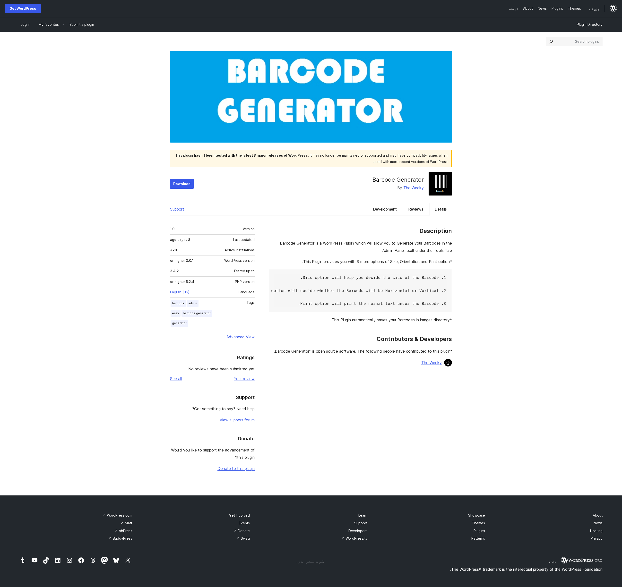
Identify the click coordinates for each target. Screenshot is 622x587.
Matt (126, 523)
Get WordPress (22, 8)
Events (244, 523)
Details (441, 209)
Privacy (597, 538)
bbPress (123, 531)
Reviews (415, 209)
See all (176, 378)
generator (179, 323)
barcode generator (197, 313)
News (598, 523)
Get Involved (239, 515)
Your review (244, 378)
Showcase (476, 515)
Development (385, 209)
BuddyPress (120, 538)
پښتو (552, 561)
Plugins (479, 531)
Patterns (478, 538)
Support (177, 209)
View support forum (237, 419)
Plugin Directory (590, 24)
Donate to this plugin (236, 468)
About (598, 515)
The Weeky (413, 187)
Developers (357, 531)
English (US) (180, 292)
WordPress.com (117, 515)
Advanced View (240, 336)
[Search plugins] (551, 41)
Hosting (596, 531)
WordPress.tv (354, 538)
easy (175, 313)
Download (181, 184)
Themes (478, 523)
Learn (362, 515)
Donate (242, 531)
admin (192, 303)
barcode (178, 303)
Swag (243, 538)
